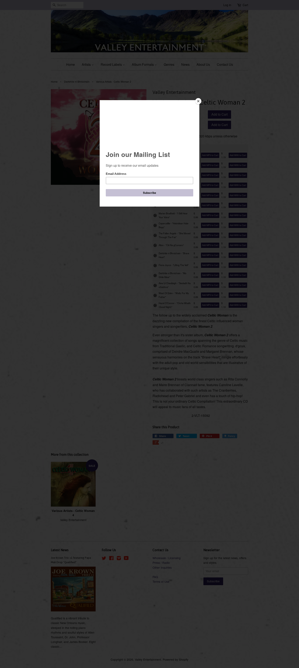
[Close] (198, 101)
